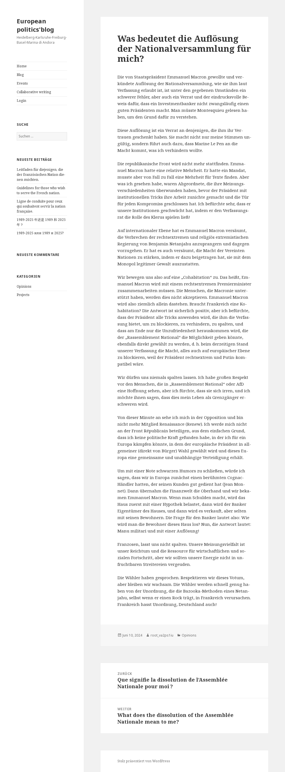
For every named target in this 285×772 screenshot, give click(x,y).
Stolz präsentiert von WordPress (143, 761)
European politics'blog (35, 25)
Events (22, 83)
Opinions (24, 286)
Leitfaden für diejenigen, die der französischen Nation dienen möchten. (41, 174)
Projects (23, 294)
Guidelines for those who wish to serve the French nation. (41, 190)
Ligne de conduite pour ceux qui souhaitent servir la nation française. (41, 206)
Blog (20, 74)
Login (21, 100)
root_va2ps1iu (162, 635)
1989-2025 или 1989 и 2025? (40, 233)
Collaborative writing (34, 92)
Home (22, 66)
